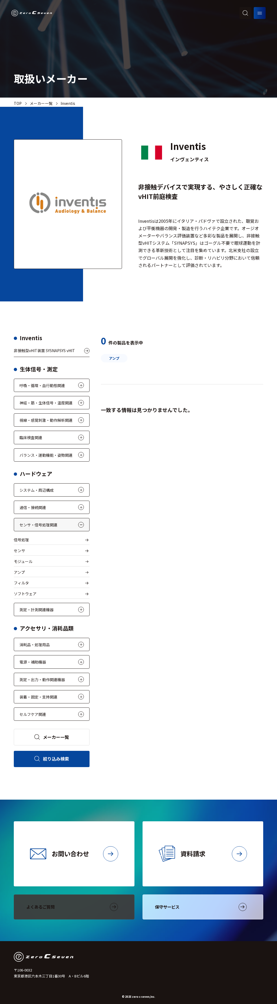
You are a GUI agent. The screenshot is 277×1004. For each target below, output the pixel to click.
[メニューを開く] (260, 13)
